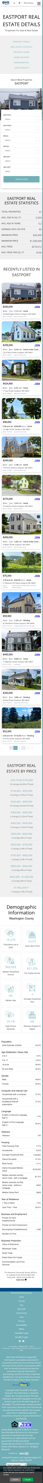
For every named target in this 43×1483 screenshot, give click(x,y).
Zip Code (21, 1309)
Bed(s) (5, 136)
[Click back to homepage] (5, 2)
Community (21, 1313)
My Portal (29, 3)
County (21, 1301)
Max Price (7, 125)
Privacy (21, 1321)
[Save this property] (38, 286)
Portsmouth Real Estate (21, 1293)
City (21, 1305)
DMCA (21, 1329)
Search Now (21, 179)
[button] (39, 3)
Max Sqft (7, 167)
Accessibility (21, 1325)
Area (21, 1317)
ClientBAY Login (22, 1333)
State (21, 1297)
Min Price (7, 115)
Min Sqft (6, 157)
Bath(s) (6, 146)
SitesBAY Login (21, 1337)
